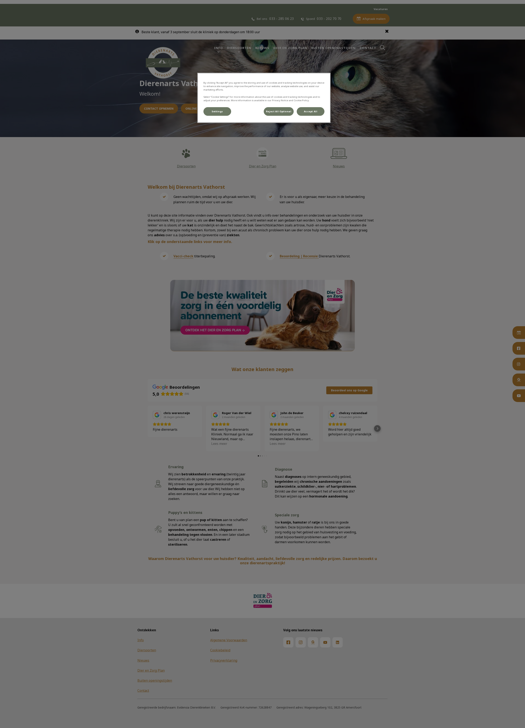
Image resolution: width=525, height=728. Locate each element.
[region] (264, 98)
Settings (217, 111)
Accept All (310, 111)
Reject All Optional (278, 111)
